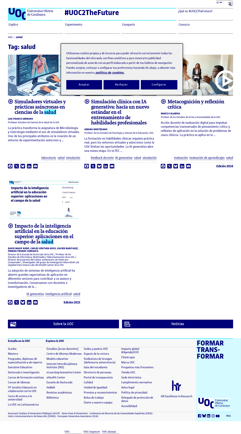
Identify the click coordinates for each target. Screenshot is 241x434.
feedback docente (102, 158)
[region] (122, 69)
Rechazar (121, 84)
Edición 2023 (72, 302)
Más (228, 416)
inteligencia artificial (58, 294)
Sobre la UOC (63, 324)
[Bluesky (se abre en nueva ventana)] (205, 416)
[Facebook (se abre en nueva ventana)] (200, 416)
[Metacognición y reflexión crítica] (197, 75)
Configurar (159, 84)
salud (19, 37)
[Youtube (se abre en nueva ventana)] (218, 416)
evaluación (181, 158)
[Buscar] (231, 4)
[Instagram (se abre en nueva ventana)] (214, 416)
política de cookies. (110, 72)
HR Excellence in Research (176, 396)
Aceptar (84, 84)
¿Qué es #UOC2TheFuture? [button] (195, 11)
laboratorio (48, 158)
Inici (10, 37)
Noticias (177, 324)
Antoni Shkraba (196, 91)
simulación (73, 158)
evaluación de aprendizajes (207, 158)
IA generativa (124, 158)
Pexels (212, 91)
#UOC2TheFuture (92, 12)
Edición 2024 (224, 166)
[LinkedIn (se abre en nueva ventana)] (209, 416)
